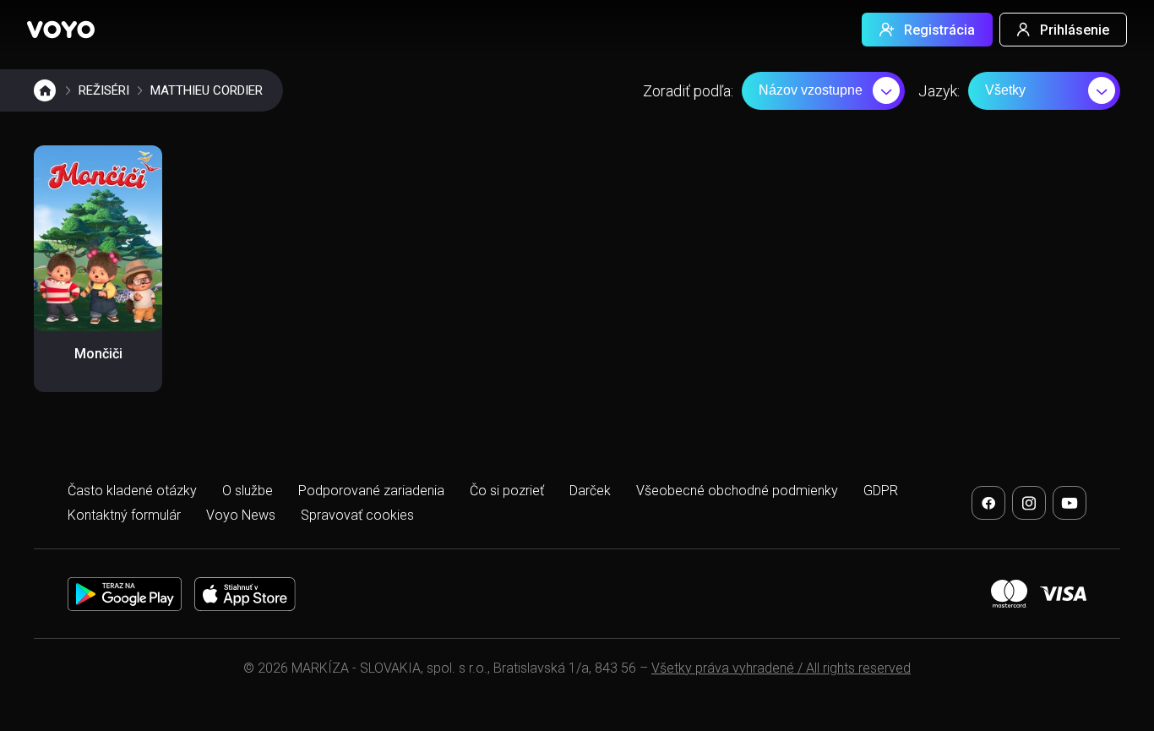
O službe (247, 491)
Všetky (1005, 90)
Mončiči (98, 354)
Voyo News (240, 515)
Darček (590, 491)
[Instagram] (1029, 503)
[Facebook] (988, 503)
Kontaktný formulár (124, 515)
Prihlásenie (1074, 30)
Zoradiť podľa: (688, 91)
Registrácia (939, 30)
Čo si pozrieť (507, 491)
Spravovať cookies (357, 515)
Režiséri (104, 90)
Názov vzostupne (811, 90)
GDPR (880, 491)
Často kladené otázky (132, 491)
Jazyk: (939, 91)
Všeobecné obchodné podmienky (737, 491)
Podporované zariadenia (371, 491)
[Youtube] (1069, 503)
